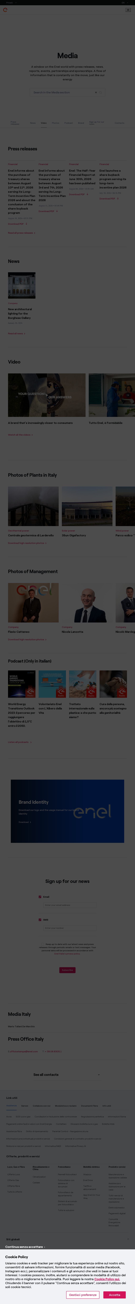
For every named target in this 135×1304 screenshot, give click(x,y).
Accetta (114, 1295)
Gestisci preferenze (83, 1295)
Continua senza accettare (24, 1247)
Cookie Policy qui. (107, 1279)
